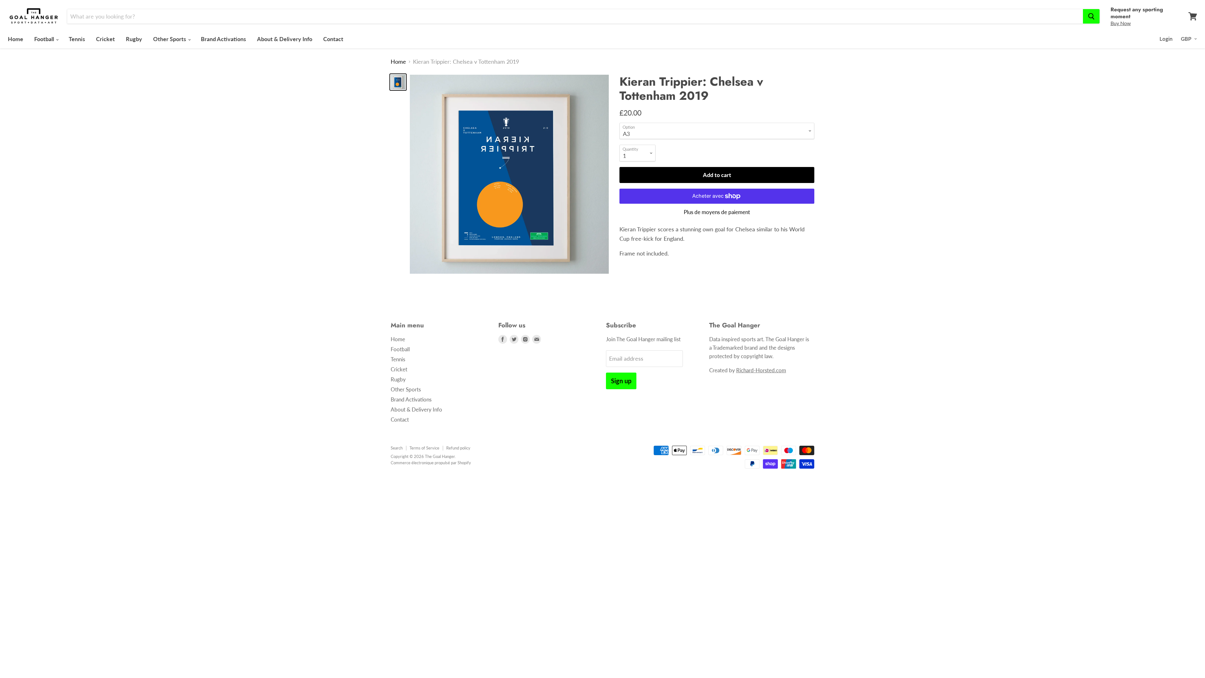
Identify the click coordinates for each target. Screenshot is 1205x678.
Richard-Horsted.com (761, 370)
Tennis (77, 38)
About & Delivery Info (284, 38)
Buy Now (1121, 23)
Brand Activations (223, 38)
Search (397, 447)
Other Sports (170, 38)
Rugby (134, 38)
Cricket (105, 38)
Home (15, 38)
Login (1166, 38)
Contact (333, 38)
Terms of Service (424, 447)
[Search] (1091, 16)
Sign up (621, 381)
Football (44, 38)
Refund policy (458, 447)
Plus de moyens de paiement (717, 212)
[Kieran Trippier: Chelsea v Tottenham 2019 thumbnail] (398, 82)
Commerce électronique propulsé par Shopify (431, 462)
